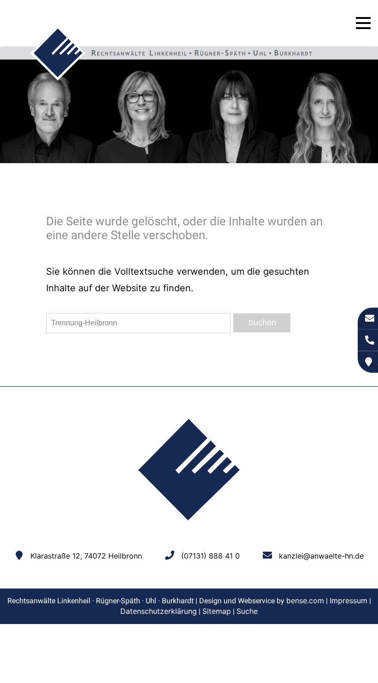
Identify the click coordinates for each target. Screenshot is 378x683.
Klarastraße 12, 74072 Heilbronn (86, 555)
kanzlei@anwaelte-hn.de (321, 555)
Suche (247, 611)
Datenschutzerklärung (158, 611)
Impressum (348, 600)
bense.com (305, 600)
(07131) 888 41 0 (210, 555)
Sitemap (216, 611)
